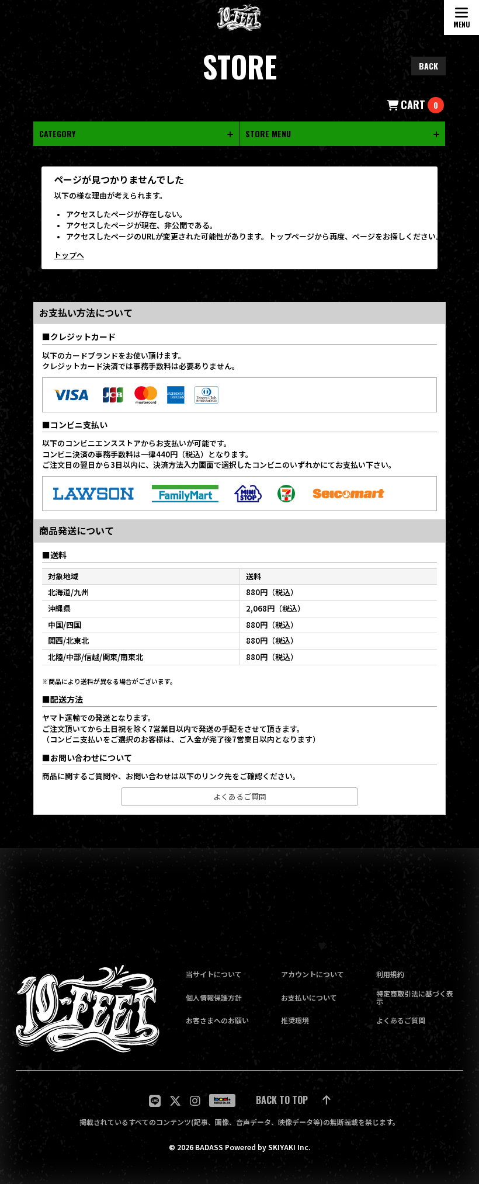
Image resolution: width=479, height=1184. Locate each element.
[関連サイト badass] (222, 1100)
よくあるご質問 (239, 796)
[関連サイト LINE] (155, 1101)
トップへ (69, 255)
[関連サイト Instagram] (195, 1101)
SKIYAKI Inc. (289, 1147)
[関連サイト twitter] (175, 1101)
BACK (428, 66)
